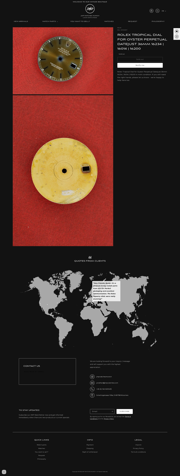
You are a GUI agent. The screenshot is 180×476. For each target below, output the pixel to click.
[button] (157, 11)
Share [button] (122, 85)
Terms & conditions (138, 452)
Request (41, 455)
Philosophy (41, 459)
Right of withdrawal (90, 452)
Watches (41, 448)
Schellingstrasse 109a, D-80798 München (109, 395)
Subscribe (125, 411)
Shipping (90, 448)
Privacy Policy (109, 419)
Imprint (138, 445)
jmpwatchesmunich (101, 377)
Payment (90, 445)
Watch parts (41, 445)
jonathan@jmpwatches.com (104, 384)
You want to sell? (41, 452)
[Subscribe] (112, 411)
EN (163, 11)
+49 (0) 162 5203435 (101, 389)
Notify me (140, 65)
